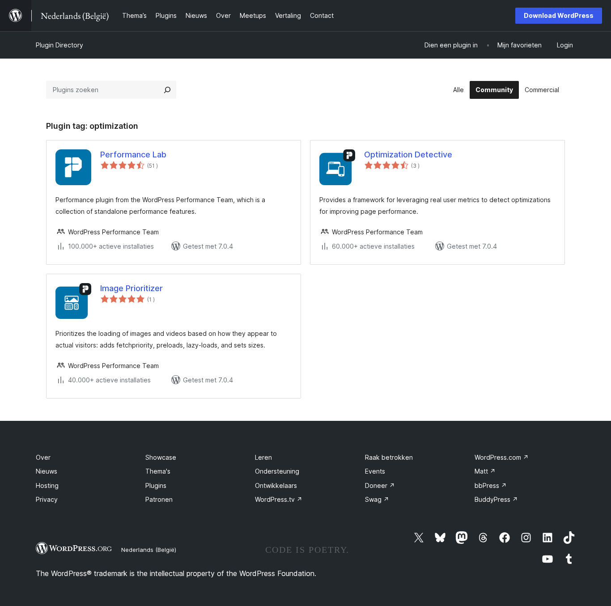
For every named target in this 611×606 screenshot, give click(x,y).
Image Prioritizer (131, 288)
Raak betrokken (389, 457)
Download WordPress (559, 15)
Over (43, 457)
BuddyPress (496, 499)
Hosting (47, 485)
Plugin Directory (59, 45)
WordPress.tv (278, 499)
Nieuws (46, 471)
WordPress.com (502, 457)
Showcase (160, 457)
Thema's (157, 471)
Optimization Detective (408, 154)
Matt (485, 471)
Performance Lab (133, 154)
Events (375, 471)
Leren (263, 457)
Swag (377, 499)
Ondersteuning (277, 471)
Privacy (47, 499)
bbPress (491, 485)
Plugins (155, 485)
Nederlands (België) (148, 549)
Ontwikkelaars (276, 485)
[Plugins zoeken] (167, 90)
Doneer (380, 485)
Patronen (159, 499)
